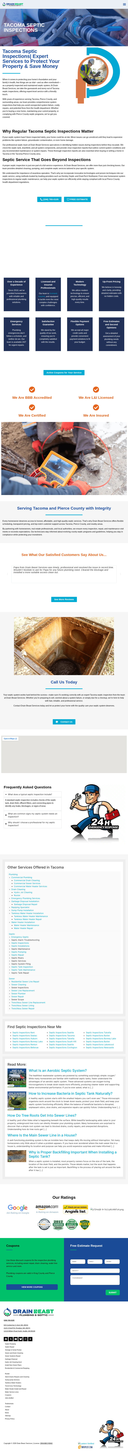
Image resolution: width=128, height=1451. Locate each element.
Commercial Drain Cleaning (27, 880)
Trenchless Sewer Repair (22, 1008)
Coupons (8, 1395)
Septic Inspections (20, 943)
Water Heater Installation (23, 922)
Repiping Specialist (20, 907)
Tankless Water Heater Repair (28, 919)
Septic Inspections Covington (63, 1047)
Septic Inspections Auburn (24, 1038)
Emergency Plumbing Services (25, 898)
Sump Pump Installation (22, 910)
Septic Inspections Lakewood (100, 1044)
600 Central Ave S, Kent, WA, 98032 (16, 1325)
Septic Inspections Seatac (24, 1035)
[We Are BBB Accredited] (32, 389)
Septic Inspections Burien (98, 1035)
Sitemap (8, 1416)
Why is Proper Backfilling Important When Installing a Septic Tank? (73, 1154)
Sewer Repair (17, 996)
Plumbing (13, 874)
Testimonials (9, 1404)
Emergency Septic (20, 937)
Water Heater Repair (23, 928)
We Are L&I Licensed (96, 398)
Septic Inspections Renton (24, 1044)
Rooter (17, 895)
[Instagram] (25, 1339)
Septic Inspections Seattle (61, 1032)
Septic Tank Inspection (22, 967)
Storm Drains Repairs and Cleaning (17, 1377)
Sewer (12, 978)
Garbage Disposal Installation (25, 901)
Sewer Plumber (18, 993)
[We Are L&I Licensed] (96, 389)
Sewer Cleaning (18, 984)
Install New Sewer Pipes (13, 1365)
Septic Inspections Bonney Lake (27, 1041)
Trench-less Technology (13, 1386)
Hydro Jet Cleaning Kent (13, 1362)
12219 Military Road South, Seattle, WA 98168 (19, 1331)
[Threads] (30, 1339)
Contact (7, 1407)
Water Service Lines (12, 1392)
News (7, 1413)
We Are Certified (32, 415)
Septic (12, 934)
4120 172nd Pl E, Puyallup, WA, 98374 (17, 1328)
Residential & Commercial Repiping (17, 1368)
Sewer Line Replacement (23, 990)
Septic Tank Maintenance (23, 970)
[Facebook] (6, 1339)
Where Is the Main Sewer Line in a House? (42, 1135)
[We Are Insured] (96, 407)
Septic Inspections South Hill (62, 1041)
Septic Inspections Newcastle (100, 1047)
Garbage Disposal (11, 1359)
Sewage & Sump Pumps (13, 1350)
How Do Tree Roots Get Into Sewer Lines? (42, 1115)
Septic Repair (17, 955)
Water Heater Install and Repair (15, 1389)
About (7, 1410)
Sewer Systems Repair (12, 1356)
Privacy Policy (9, 1419)
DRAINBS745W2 (46, 1443)
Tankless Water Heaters (13, 1383)
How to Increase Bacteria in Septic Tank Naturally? (70, 1093)
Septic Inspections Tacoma (62, 1035)
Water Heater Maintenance (26, 925)
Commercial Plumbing (21, 877)
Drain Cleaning (18, 889)
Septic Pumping (18, 952)
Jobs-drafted (9, 1398)
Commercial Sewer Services (27, 883)
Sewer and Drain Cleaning (14, 1353)
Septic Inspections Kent (23, 1032)
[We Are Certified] (32, 407)
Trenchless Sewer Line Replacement (28, 1002)
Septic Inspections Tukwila (61, 1038)
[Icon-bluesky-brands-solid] (20, 1339)
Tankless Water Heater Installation (27, 913)
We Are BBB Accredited (32, 398)
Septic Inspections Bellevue (25, 1047)
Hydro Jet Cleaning (23, 892)
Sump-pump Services (12, 1380)
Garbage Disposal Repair (25, 904)
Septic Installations (20, 946)
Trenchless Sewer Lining (22, 1005)
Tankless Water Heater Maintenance (31, 916)
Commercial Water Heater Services (30, 886)
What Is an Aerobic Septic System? (58, 1070)
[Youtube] (16, 1339)
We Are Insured (96, 415)
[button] (124, 4)
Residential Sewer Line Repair (25, 981)
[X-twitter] (11, 1339)
